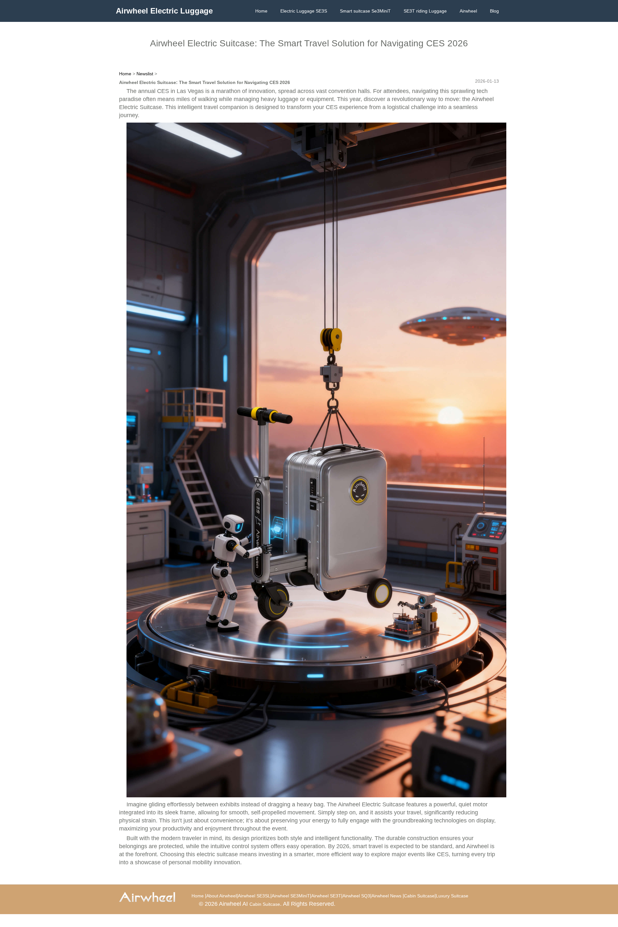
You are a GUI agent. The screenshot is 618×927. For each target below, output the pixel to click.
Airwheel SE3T (326, 895)
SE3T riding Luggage (425, 11)
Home (261, 11)
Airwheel (468, 11)
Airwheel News (386, 895)
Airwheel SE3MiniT (291, 895)
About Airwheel (221, 895)
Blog (494, 11)
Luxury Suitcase (452, 895)
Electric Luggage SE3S (303, 11)
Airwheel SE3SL (254, 895)
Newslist (144, 73)
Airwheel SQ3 (356, 895)
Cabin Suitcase (419, 895)
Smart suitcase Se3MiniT (365, 11)
